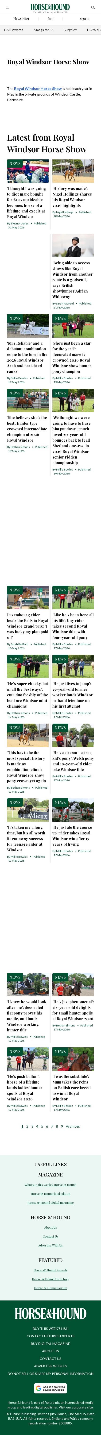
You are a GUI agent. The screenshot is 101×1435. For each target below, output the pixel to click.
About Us (50, 1227)
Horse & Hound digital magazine (50, 1202)
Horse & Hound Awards (50, 1270)
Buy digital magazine (50, 1344)
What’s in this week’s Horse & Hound (50, 1185)
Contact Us (50, 1236)
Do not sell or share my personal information (50, 1374)
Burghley (70, 30)
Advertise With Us (50, 1245)
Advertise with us (50, 1366)
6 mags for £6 (43, 30)
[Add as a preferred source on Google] (50, 1388)
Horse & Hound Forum (50, 1288)
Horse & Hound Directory (50, 1279)
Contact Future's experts (50, 1336)
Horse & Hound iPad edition (50, 1194)
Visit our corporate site (76, 1407)
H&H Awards (13, 30)
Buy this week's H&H (50, 1329)
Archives (73, 1126)
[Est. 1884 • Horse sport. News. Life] (50, 7)
